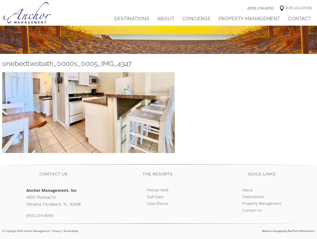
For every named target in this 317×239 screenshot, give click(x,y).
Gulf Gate (155, 196)
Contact (299, 18)
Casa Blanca (157, 203)
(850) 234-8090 (39, 215)
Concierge (196, 18)
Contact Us (252, 210)
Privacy (56, 231)
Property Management (249, 18)
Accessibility (71, 231)
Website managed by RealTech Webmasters (288, 231)
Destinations (131, 18)
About (165, 18)
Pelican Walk (158, 189)
